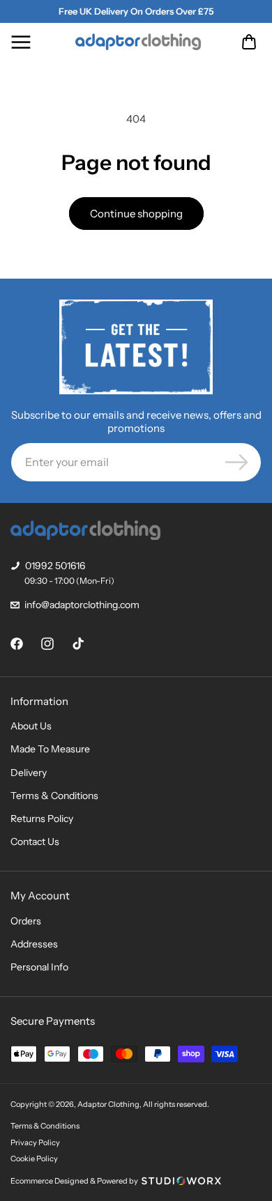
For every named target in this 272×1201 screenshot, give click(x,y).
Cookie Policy (34, 1158)
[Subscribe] (236, 462)
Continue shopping (136, 213)
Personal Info (39, 967)
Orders (25, 921)
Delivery (28, 772)
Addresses (34, 944)
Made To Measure (50, 749)
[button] (21, 41)
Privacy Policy (35, 1142)
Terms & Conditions (54, 795)
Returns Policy (41, 818)
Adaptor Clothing (108, 1104)
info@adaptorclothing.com (81, 604)
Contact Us (34, 841)
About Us (31, 726)
